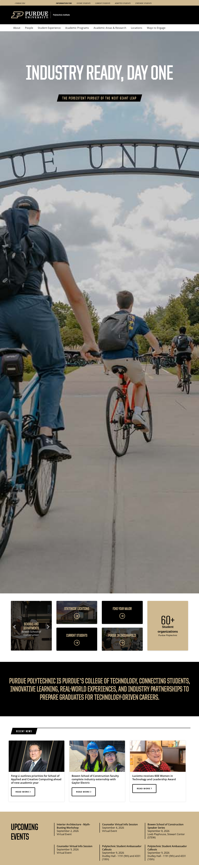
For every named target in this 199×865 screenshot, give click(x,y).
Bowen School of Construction (31, 633)
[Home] (46, 15)
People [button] (29, 28)
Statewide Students (143, 3)
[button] (14, 625)
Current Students (102, 3)
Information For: (64, 3)
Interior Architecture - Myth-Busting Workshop (73, 826)
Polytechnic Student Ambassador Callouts (121, 847)
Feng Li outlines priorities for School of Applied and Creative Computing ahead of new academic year (36, 779)
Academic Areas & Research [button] (110, 28)
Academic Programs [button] (77, 28)
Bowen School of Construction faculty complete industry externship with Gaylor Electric (95, 779)
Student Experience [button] (49, 28)
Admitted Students (123, 3)
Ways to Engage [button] (156, 28)
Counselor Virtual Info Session (120, 824)
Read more (23, 791)
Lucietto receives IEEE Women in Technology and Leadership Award (154, 777)
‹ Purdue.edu (19, 3)
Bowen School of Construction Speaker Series (165, 826)
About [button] (16, 28)
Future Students (83, 3)
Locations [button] (136, 28)
